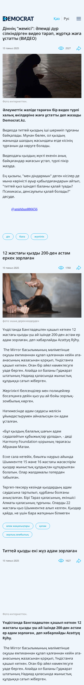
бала (22, 236)
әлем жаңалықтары (18, 525)
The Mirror (12, 349)
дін (8, 236)
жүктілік (39, 236)
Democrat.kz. (14, 120)
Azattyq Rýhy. (68, 339)
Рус (66, 18)
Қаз (57, 18)
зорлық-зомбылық (17, 534)
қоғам (42, 525)
